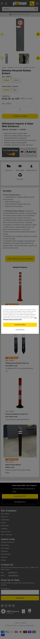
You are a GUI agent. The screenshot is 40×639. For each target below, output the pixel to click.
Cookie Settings (20, 329)
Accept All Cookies (20, 324)
